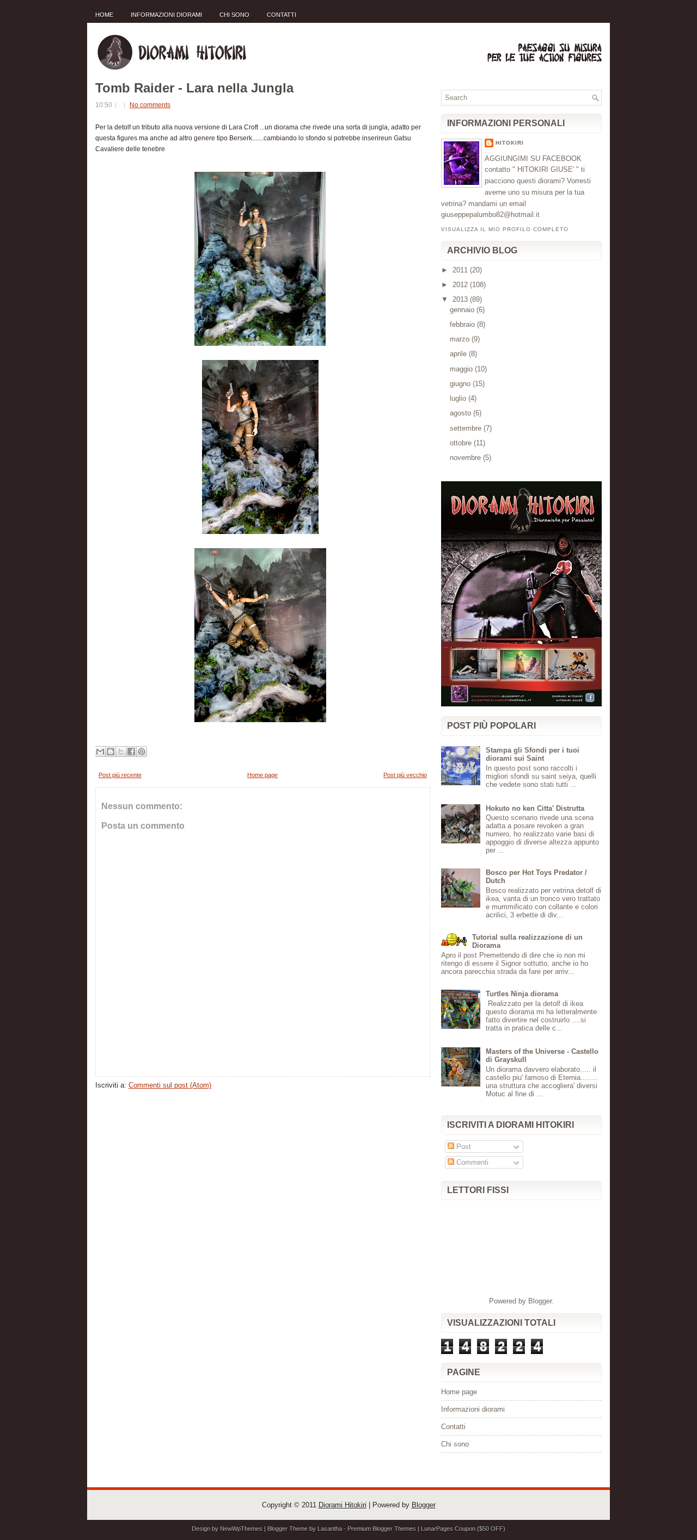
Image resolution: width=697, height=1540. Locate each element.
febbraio (463, 324)
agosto (461, 413)
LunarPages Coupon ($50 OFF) (463, 1528)
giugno (461, 384)
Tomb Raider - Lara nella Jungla (194, 88)
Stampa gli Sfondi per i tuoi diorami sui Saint (532, 754)
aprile (459, 354)
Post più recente (120, 775)
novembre (466, 458)
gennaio (463, 310)
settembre (467, 428)
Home (104, 14)
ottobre (462, 443)
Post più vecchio (405, 775)
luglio (459, 398)
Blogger (540, 1301)
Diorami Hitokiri (342, 1505)
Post (462, 1146)
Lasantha (329, 1528)
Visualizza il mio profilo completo (504, 229)
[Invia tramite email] (100, 751)
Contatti (281, 14)
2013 (461, 299)
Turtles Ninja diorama (522, 994)
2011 (461, 270)
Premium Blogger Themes (381, 1528)
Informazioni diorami (166, 14)
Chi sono (234, 14)
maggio (462, 369)
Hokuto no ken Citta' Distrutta (535, 808)
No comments (150, 105)
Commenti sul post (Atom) (170, 1085)
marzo (461, 339)
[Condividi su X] (120, 751)
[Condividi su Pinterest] (141, 751)
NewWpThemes (241, 1528)
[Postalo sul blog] (110, 751)
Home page (262, 775)
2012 (461, 285)
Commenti (471, 1162)
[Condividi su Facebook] (131, 751)
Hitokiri (510, 143)
